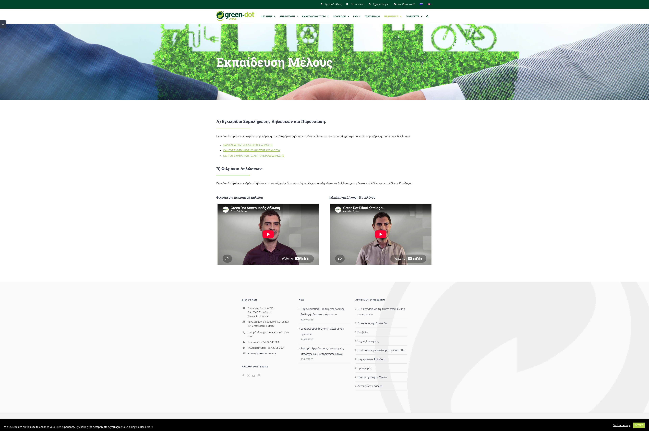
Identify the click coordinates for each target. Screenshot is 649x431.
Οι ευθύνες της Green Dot (372, 323)
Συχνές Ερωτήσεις (368, 341)
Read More (146, 426)
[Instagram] (259, 375)
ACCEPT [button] (639, 425)
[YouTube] (253, 375)
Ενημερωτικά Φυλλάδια (371, 359)
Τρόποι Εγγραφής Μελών (372, 377)
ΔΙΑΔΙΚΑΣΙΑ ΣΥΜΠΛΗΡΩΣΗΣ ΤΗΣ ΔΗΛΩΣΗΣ (248, 145)
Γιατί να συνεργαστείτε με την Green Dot (381, 350)
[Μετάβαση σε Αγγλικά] (429, 4)
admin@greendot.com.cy (262, 353)
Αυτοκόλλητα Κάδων (369, 386)
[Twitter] (248, 375)
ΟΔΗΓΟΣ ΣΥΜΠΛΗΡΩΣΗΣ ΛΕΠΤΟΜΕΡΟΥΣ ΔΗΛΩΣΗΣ (253, 155)
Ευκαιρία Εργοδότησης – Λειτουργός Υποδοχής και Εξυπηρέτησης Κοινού (322, 351)
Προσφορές (364, 368)
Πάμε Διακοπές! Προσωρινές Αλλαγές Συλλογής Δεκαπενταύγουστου (322, 311)
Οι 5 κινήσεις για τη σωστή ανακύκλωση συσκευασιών (381, 311)
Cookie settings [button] (621, 425)
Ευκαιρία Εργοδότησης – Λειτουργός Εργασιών (322, 331)
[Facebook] (243, 375)
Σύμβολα (362, 332)
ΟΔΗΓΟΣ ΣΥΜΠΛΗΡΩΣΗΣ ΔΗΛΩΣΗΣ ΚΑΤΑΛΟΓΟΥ (251, 150)
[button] (427, 16)
